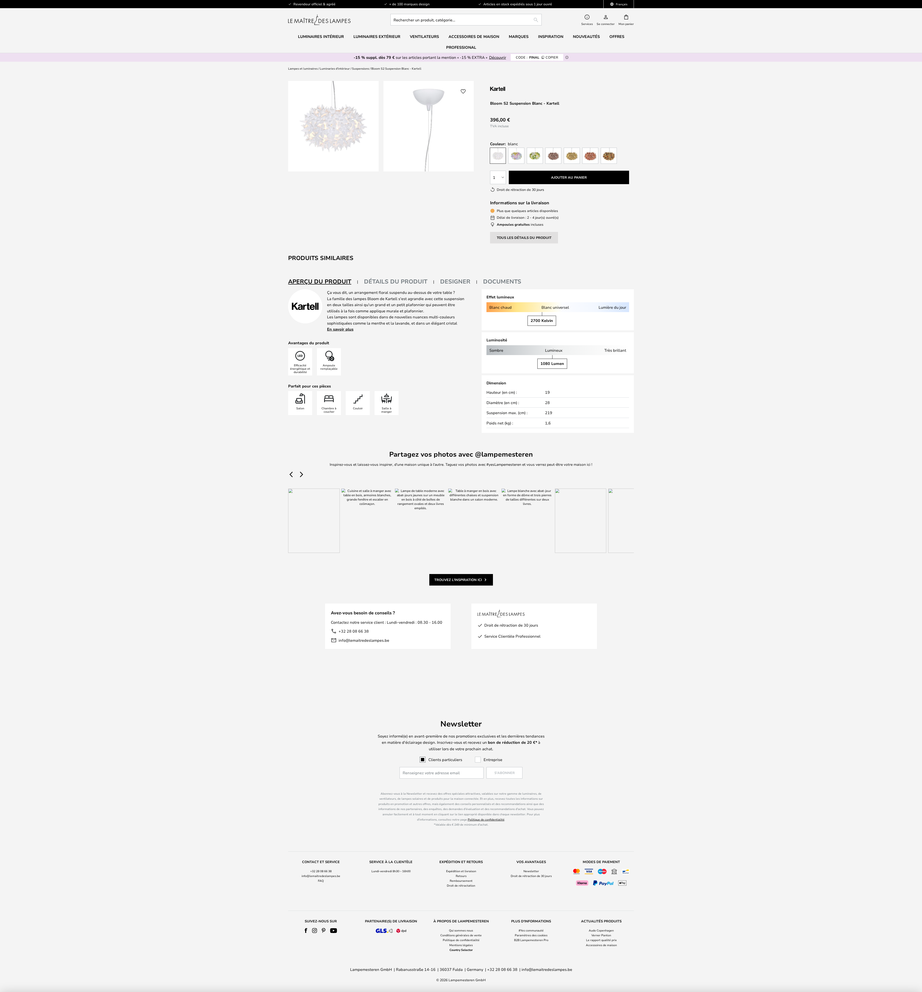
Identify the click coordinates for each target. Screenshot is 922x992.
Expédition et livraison (461, 871)
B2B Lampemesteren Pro (531, 940)
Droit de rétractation (461, 885)
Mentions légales (461, 945)
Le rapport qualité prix (601, 940)
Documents (502, 281)
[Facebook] (306, 930)
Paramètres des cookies (531, 935)
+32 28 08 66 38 (354, 631)
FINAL (537, 57)
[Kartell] (514, 88)
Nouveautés (586, 36)
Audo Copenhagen (601, 930)
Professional (461, 47)
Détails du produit (395, 281)
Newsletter (531, 871)
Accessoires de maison (601, 945)
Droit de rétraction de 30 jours (531, 876)
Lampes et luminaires (303, 68)
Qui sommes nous (461, 930)
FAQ (321, 881)
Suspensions (360, 68)
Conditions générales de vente (461, 935)
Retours (461, 876)
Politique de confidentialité (486, 819)
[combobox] (466, 19)
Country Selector (461, 950)
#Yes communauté (531, 930)
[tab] (323, 282)
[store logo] (319, 19)
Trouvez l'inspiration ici (458, 579)
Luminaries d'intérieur (335, 68)
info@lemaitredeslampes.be (364, 640)
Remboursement (461, 881)
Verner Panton (601, 935)
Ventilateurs (424, 36)
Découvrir (497, 57)
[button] (463, 91)
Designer (455, 281)
